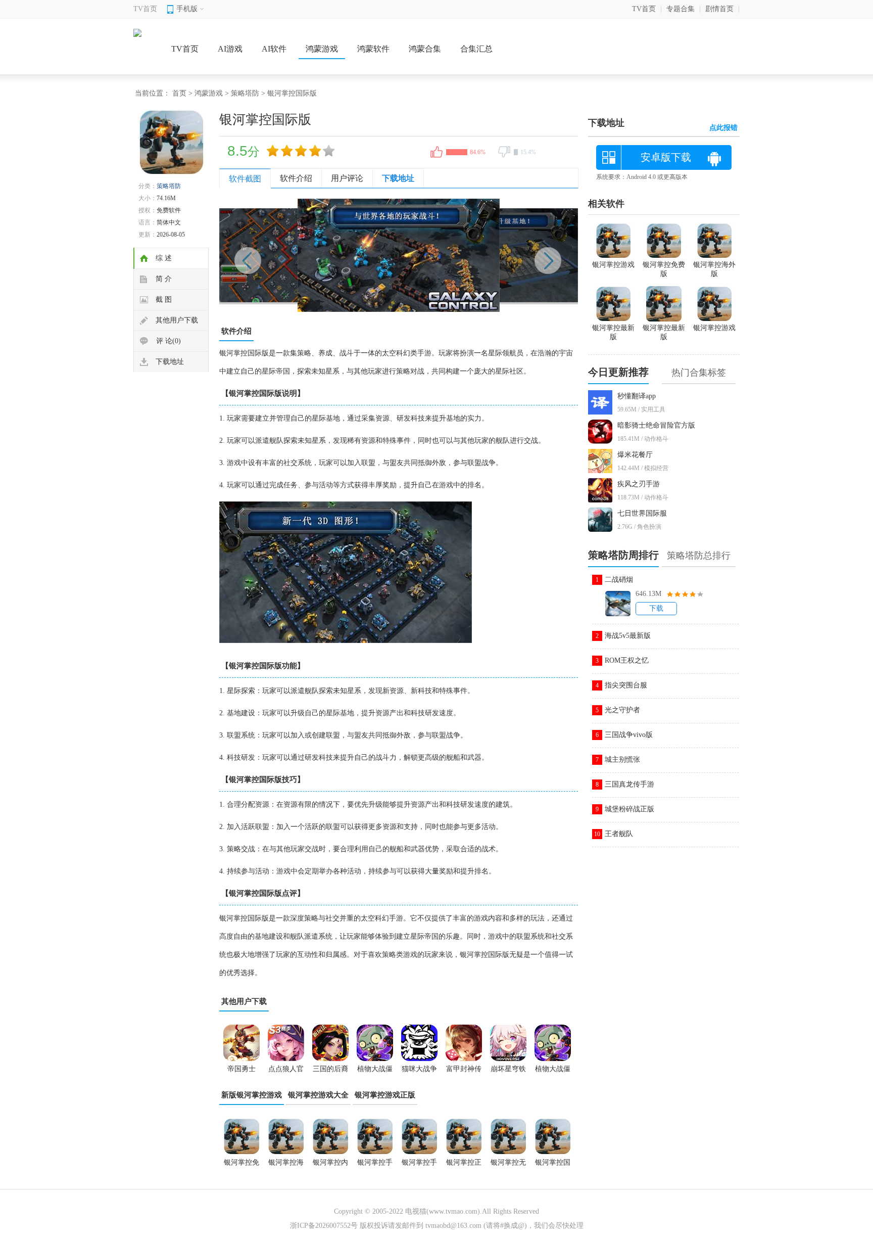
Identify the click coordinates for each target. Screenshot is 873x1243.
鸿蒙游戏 (322, 48)
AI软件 (274, 48)
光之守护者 (622, 710)
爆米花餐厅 (635, 454)
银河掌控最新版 (664, 332)
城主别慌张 (622, 759)
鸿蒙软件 (373, 48)
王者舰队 (619, 834)
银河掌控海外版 (286, 1166)
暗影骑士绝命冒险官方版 (656, 425)
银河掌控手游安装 (419, 1166)
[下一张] (488, 255)
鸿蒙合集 (425, 48)
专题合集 (680, 9)
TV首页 (145, 9)
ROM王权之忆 (627, 660)
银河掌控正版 (463, 1166)
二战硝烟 (619, 579)
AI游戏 (230, 48)
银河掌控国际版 (552, 1166)
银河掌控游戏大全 (318, 1095)
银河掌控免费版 (241, 1166)
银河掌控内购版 (330, 1166)
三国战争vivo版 (629, 735)
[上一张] (309, 255)
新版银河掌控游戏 (251, 1095)
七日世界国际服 (642, 513)
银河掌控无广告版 (508, 1166)
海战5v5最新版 (628, 635)
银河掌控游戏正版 (385, 1095)
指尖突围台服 (626, 685)
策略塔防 (245, 93)
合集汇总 (476, 48)
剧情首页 (719, 9)
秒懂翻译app (636, 396)
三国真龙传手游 (629, 784)
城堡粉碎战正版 (629, 809)
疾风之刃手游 (638, 484)
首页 (179, 93)
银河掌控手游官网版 (375, 1166)
